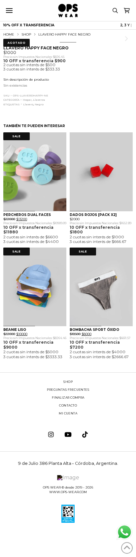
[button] (9, 10)
